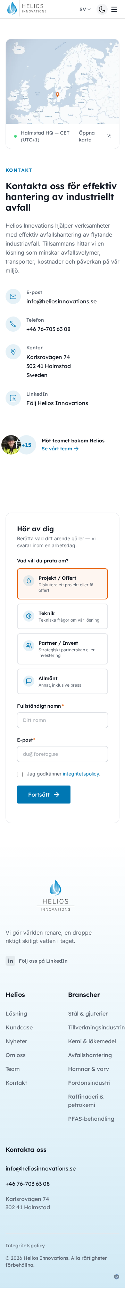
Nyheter (16, 1041)
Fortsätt (39, 794)
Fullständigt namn (40, 706)
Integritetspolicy (25, 1245)
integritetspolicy (81, 774)
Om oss (16, 1055)
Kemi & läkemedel (92, 1041)
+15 (26, 444)
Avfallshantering (90, 1055)
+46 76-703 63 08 (48, 328)
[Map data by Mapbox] (23, 117)
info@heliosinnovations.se (61, 301)
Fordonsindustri (89, 1082)
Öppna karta (87, 136)
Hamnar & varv (88, 1068)
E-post (26, 740)
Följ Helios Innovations (57, 403)
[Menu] (114, 9)
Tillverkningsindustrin (96, 1027)
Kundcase (19, 1027)
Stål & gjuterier (88, 1013)
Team (13, 1068)
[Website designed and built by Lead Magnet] (116, 1276)
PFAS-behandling (91, 1118)
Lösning (16, 1013)
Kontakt (16, 1082)
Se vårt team (57, 449)
